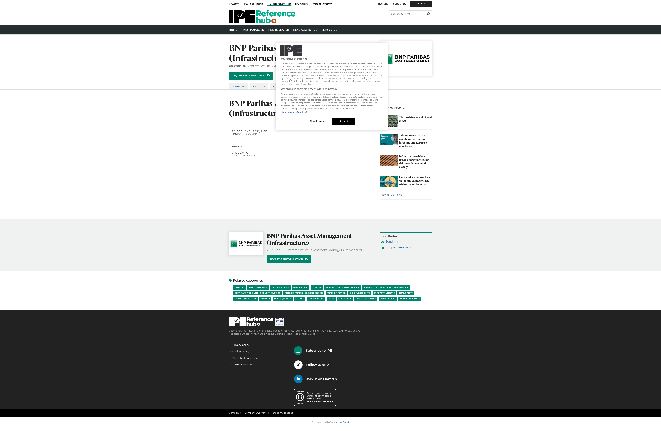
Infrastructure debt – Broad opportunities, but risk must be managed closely (414, 162)
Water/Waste (282, 298)
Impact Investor (322, 3)
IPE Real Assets (253, 3)
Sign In (421, 3)
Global (317, 287)
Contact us (235, 413)
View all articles (391, 194)
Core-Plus (345, 298)
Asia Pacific (300, 287)
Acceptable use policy (246, 358)
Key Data (259, 86)
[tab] (406, 109)
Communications (246, 298)
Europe (239, 287)
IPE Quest (301, 3)
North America (257, 287)
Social (299, 298)
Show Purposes (318, 121)
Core (331, 298)
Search (428, 13)
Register (383, 4)
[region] (332, 86)
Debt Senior (387, 298)
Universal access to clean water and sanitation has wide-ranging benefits (414, 181)
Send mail (392, 241)
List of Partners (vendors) (294, 112)
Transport (406, 293)
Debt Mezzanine (366, 298)
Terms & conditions (244, 364)
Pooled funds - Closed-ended (304, 293)
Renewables (316, 298)
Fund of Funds (336, 293)
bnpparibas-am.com (399, 247)
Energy (265, 298)
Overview (239, 86)
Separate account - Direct (342, 287)
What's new (390, 108)
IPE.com (234, 3)
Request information (248, 75)
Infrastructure (384, 293)
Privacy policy (240, 344)
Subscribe (399, 4)
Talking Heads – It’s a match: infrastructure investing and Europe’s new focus (413, 141)
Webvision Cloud (339, 422)
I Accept (343, 121)
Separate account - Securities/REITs (257, 293)
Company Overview (255, 413)
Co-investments (360, 293)
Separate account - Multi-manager (385, 287)
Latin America (280, 287)
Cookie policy (240, 351)
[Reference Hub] (262, 22)
